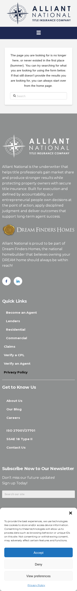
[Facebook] (6, 281)
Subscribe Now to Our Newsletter (38, 468)
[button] (70, 513)
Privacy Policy (36, 585)
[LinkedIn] (18, 281)
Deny (38, 564)
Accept (38, 552)
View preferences (38, 576)
